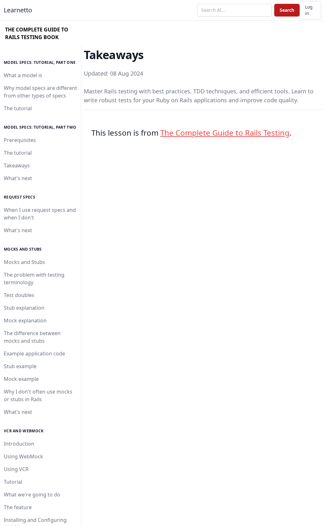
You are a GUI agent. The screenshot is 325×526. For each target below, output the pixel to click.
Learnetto (18, 10)
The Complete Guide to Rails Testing (224, 132)
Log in (309, 10)
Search (287, 10)
